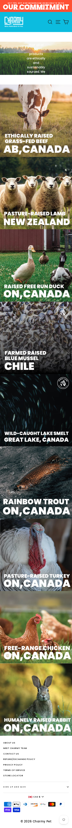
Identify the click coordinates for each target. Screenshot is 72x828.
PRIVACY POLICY (13, 764)
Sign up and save (14, 787)
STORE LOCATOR (13, 775)
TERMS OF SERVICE (14, 770)
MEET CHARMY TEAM (15, 748)
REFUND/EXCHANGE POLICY (19, 759)
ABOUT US (9, 742)
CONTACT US (11, 753)
